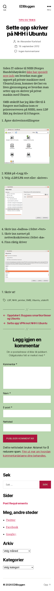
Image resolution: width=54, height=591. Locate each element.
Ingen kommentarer (29, 51)
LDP (9, 300)
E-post (7, 407)
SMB (28, 300)
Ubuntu (36, 300)
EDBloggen (27, 6)
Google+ (11, 534)
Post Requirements (15, 503)
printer (21, 300)
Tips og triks (27, 20)
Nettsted (8, 421)
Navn (7, 393)
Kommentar (10, 364)
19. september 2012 (29, 46)
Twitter (10, 520)
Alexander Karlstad (30, 41)
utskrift (45, 300)
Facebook (12, 527)
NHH (14, 300)
